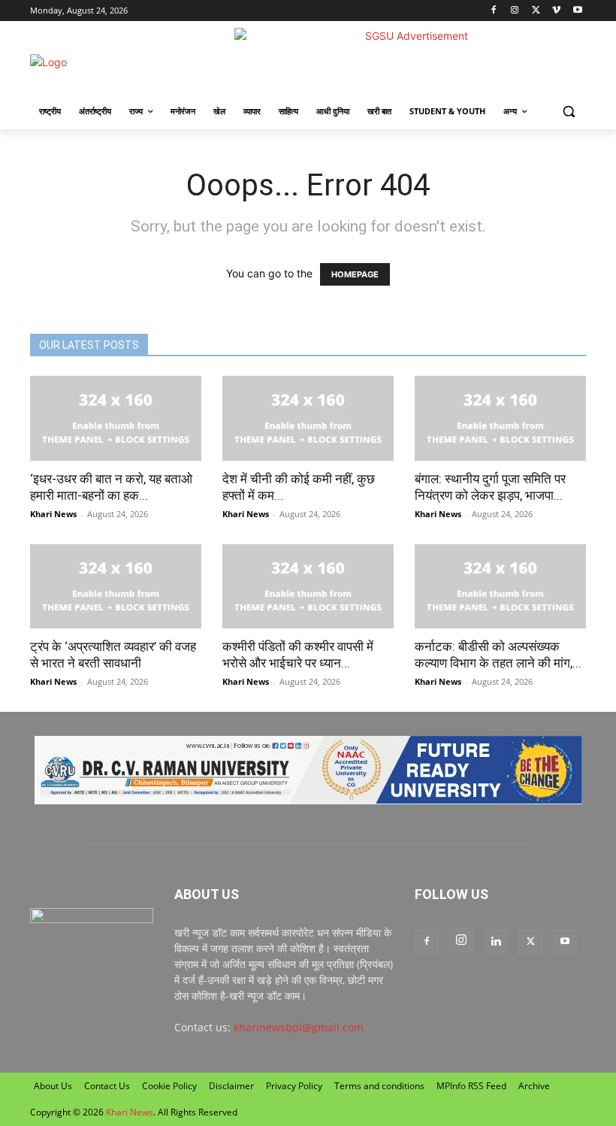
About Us (53, 1085)
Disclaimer (231, 1085)
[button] (568, 111)
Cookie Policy (169, 1085)
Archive (534, 1085)
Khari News (53, 513)
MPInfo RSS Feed (471, 1085)
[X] (536, 11)
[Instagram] (515, 11)
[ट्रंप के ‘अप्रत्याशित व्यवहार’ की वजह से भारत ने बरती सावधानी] (115, 586)
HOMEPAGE (355, 274)
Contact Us (107, 1085)
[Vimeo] (556, 11)
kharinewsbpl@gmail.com (299, 1027)
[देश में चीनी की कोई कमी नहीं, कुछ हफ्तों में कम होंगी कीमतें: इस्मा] (308, 418)
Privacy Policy (294, 1085)
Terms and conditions (379, 1085)
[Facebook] (494, 11)
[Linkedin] (496, 942)
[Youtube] (577, 11)
